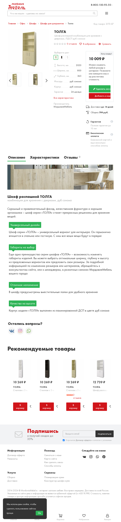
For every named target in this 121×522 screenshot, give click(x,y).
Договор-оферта (16, 455)
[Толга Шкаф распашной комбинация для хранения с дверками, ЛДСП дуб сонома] (14, 80)
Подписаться (104, 433)
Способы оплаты (52, 465)
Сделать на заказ (103, 88)
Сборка (11, 477)
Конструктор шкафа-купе (57, 480)
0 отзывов (72, 43)
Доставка (12, 480)
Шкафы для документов (52, 23)
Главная (12, 23)
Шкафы (33, 23)
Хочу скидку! (106, 53)
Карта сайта (50, 458)
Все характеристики (64, 97)
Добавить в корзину (103, 96)
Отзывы (72, 157)
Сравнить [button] (106, 43)
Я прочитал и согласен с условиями (89, 440)
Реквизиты (12, 458)
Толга (17, 387)
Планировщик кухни (54, 477)
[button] (112, 121)
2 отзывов (77, 396)
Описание (16, 157)
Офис (23, 23)
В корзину (20, 407)
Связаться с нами (52, 455)
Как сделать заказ (53, 462)
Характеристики (44, 157)
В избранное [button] (89, 43)
